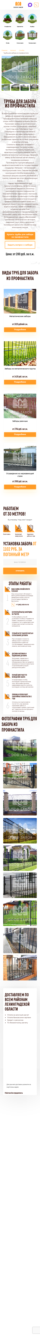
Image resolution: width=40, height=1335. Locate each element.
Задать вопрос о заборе (20, 245)
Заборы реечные (20, 421)
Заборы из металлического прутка (20, 369)
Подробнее (20, 329)
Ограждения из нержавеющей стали (20, 475)
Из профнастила (8, 26)
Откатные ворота (20, 43)
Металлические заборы (20, 316)
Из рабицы (32, 26)
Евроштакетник (20, 26)
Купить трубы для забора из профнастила (20, 235)
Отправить (20, 571)
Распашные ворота (32, 43)
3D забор (7, 43)
